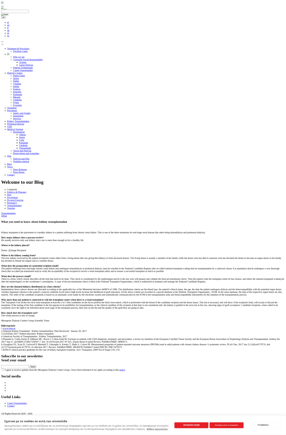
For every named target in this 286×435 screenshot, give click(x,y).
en (3, 17)
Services (17, 118)
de (8, 30)
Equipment (18, 116)
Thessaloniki (25, 148)
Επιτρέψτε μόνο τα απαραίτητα (226, 425)
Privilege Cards (20, 51)
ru (8, 36)
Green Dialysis (26, 65)
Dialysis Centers (14, 73)
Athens (22, 134)
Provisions (12, 110)
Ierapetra (17, 92)
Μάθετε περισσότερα (157, 429)
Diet (9, 156)
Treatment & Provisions (18, 48)
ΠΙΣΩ (4, 216)
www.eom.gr (9, 328)
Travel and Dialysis (22, 150)
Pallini (16, 81)
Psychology (12, 197)
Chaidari (17, 83)
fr (8, 27)
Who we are (19, 57)
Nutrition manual (21, 161)
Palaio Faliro (19, 75)
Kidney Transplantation (18, 121)
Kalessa (16, 89)
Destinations (19, 132)
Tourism (11, 208)
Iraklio (16, 86)
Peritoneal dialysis (15, 124)
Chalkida (17, 100)
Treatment (12, 108)
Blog (9, 164)
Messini (16, 97)
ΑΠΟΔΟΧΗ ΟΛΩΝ (191, 425)
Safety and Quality (22, 113)
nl (8, 33)
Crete (21, 140)
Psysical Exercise (15, 200)
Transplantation (14, 205)
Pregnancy (12, 203)
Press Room (18, 172)
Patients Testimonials (23, 67)
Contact (10, 175)
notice (122, 370)
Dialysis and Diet (21, 159)
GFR (9, 126)
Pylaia (16, 102)
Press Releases (20, 169)
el (8, 22)
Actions (22, 62)
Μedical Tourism (15, 129)
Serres (16, 78)
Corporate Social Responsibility (28, 59)
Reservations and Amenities (26, 153)
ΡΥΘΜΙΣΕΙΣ (263, 425)
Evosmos (17, 105)
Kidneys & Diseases (16, 192)
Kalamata (17, 94)
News (10, 167)
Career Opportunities (23, 70)
